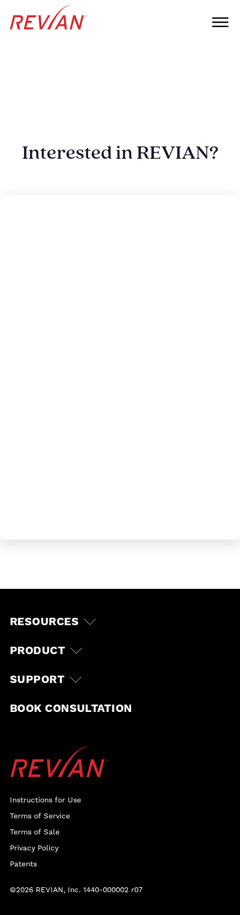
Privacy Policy (34, 848)
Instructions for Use (45, 800)
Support (37, 680)
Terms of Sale (35, 832)
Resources (44, 622)
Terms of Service (40, 816)
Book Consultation (71, 708)
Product (37, 651)
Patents (23, 864)
